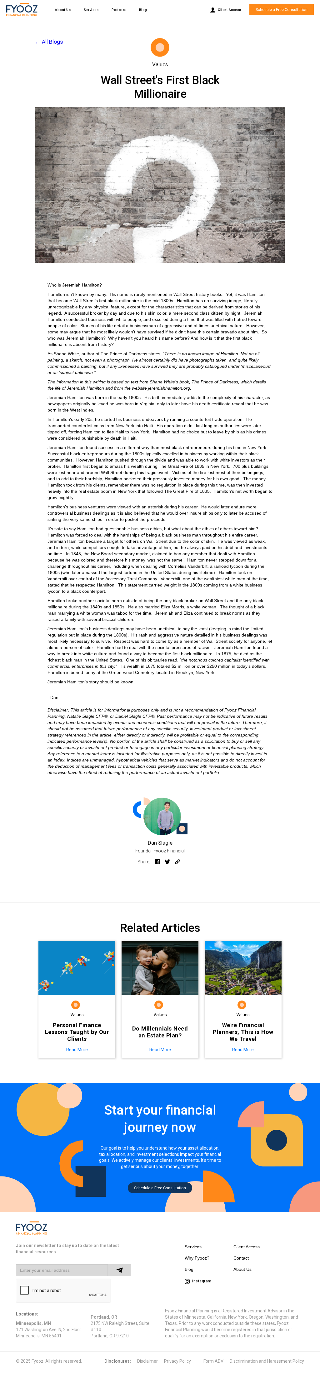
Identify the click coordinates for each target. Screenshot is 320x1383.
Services (91, 10)
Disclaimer (147, 1361)
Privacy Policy (177, 1361)
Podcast (119, 10)
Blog (143, 10)
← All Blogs (49, 42)
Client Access (246, 1246)
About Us (63, 10)
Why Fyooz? (197, 1258)
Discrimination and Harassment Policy (267, 1361)
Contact (241, 1258)
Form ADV (213, 1361)
